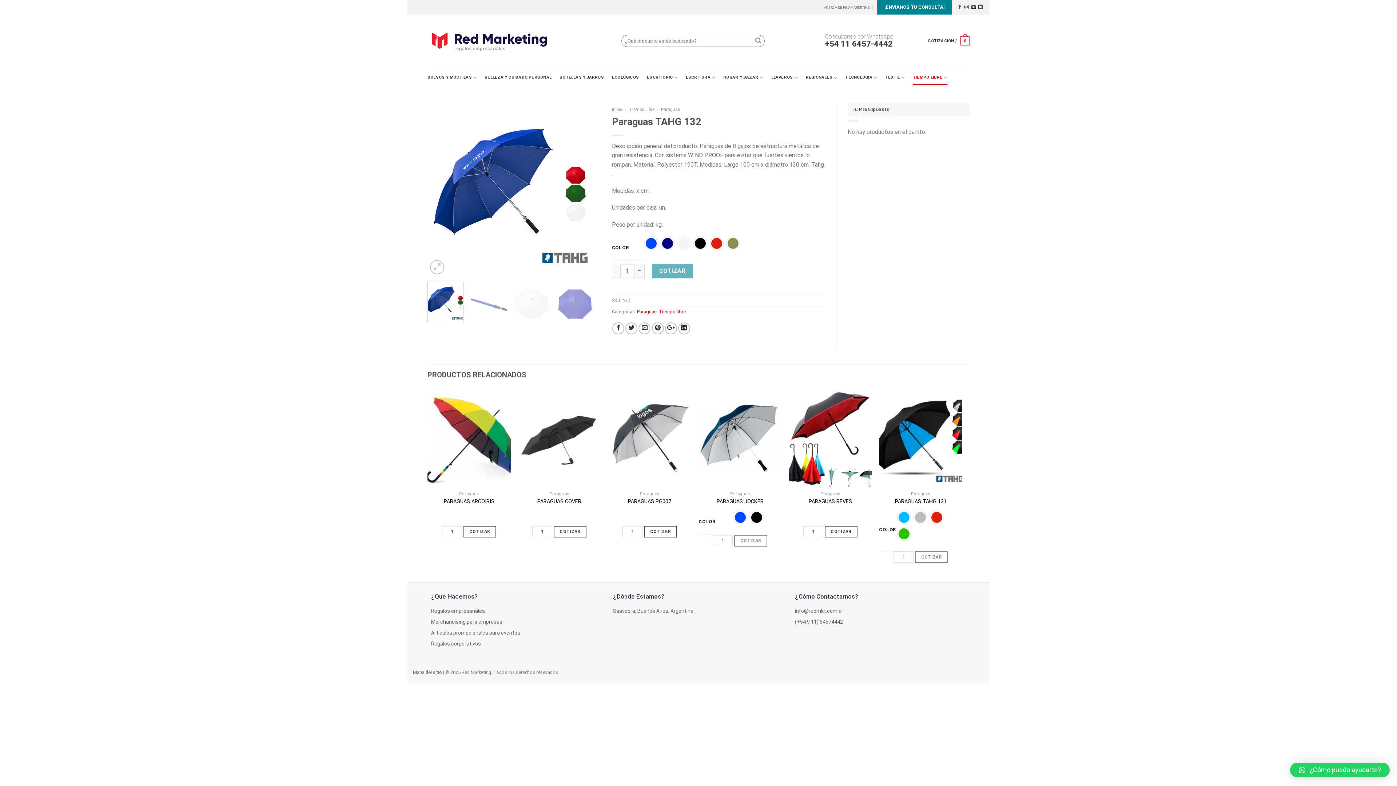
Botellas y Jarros (582, 77)
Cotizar (672, 270)
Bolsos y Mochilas (449, 77)
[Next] (588, 189)
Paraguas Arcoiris (469, 502)
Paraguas (670, 109)
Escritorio (660, 77)
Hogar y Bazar (740, 77)
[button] (1340, 770)
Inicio (617, 109)
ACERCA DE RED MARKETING (847, 7)
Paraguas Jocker (740, 502)
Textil (892, 77)
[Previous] (440, 189)
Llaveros (782, 77)
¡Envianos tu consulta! (914, 7)
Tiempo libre (928, 77)
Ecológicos (625, 77)
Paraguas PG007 (649, 502)
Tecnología (858, 77)
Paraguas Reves (830, 502)
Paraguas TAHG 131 (921, 502)
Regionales (819, 77)
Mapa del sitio (427, 672)
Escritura (698, 77)
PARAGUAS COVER (559, 502)
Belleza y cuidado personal (518, 77)
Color (620, 247)
